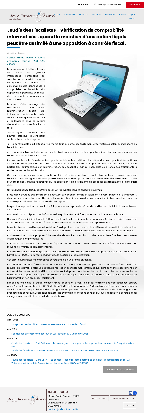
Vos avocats (69, 14)
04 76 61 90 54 (84, 4)
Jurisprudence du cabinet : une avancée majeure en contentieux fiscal (48, 324)
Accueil (57, 14)
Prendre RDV (135, 4)
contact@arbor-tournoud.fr (109, 4)
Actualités (96, 14)
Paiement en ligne (127, 14)
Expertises (83, 14)
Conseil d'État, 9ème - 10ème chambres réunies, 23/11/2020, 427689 (26, 61)
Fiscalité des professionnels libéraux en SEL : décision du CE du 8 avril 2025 (49, 333)
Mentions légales (99, 398)
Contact (131, 18)
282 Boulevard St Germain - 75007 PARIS (62, 404)
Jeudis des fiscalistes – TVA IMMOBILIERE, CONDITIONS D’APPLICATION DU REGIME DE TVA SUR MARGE (64, 350)
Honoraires (110, 14)
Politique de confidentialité (123, 398)
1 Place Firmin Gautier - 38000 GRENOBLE (63, 398)
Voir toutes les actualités (120, 369)
